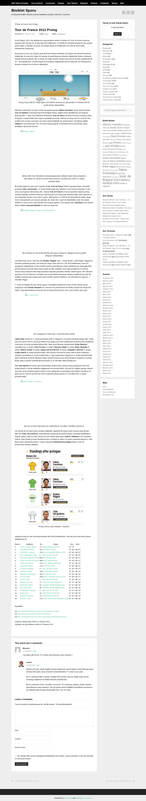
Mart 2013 (107, 346)
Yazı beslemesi (108, 389)
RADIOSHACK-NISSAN (50, 547)
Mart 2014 (107, 316)
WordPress (68, 798)
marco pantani (123, 155)
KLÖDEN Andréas (27, 596)
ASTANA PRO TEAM (49, 571)
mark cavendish (111, 157)
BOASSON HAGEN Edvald (30, 558)
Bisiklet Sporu (23, 10)
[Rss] (133, 12)
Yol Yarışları (107, 81)
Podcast (94, 3)
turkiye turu (111, 183)
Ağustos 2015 (108, 286)
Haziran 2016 (108, 281)
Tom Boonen (115, 177)
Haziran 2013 (108, 338)
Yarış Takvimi (72, 3)
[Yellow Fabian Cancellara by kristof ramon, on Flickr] (54, 402)
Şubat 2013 (107, 349)
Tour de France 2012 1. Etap (27, 781)
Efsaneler (106, 51)
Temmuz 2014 (108, 305)
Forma (117, 142)
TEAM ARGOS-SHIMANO (51, 563)
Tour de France (108, 86)
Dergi (105, 62)
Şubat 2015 (107, 297)
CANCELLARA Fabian (28, 547)
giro (104, 146)
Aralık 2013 (107, 324)
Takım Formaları (115, 171)
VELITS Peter (25, 577)
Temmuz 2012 (108, 365)
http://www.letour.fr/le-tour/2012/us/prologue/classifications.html (41, 617)
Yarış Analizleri (37, 3)
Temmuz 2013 (108, 335)
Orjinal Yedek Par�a (123, 265)
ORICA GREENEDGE (49, 560)
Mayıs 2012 (107, 370)
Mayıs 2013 (107, 341)
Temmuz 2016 (108, 278)
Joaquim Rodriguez (116, 149)
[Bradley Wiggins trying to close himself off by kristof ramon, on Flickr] (54, 230)
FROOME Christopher (28, 574)
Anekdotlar (104, 3)
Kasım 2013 (107, 327)
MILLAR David (25, 588)
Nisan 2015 (107, 292)
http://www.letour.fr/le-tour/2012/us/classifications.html (38, 611)
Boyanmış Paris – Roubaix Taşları (115, 235)
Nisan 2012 (107, 373)
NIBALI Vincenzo (26, 582)
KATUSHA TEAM (48, 566)
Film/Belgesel (107, 64)
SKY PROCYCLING (49, 549)
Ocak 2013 (107, 351)
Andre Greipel (123, 127)
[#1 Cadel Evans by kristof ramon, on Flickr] (54, 313)
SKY (117, 170)
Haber (105, 56)
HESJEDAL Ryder (26, 585)
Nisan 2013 (107, 343)
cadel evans (126, 133)
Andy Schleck (107, 131)
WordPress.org (108, 395)
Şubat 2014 (107, 319)
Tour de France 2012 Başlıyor (118, 781)
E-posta (18, 739)
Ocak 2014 (107, 321)
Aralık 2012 (107, 354)
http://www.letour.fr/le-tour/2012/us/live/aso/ (34, 614)
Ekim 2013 (107, 330)
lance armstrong (119, 152)
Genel (46, 34)
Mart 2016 (107, 283)
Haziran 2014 (108, 308)
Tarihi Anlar (107, 94)
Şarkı (105, 70)
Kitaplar (61, 3)
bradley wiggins (114, 133)
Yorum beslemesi (109, 392)
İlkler (122, 3)
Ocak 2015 (107, 300)
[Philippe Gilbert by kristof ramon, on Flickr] (54, 152)
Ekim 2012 (107, 357)
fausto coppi (108, 143)
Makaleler (84, 3)
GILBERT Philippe (26, 569)
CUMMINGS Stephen (28, 590)
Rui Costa (112, 170)
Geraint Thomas (126, 143)
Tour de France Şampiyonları (114, 205)
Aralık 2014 (107, 302)
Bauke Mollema (118, 130)
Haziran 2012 (108, 368)
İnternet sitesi (20, 747)
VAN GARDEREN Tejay (28, 555)
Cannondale (106, 136)
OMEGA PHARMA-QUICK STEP (53, 552)
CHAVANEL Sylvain (27, 552)
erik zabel (113, 139)
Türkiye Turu (108, 89)
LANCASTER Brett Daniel (29, 560)
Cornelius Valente (109, 237)
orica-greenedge (124, 164)
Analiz (113, 127)
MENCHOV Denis (26, 566)
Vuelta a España (109, 92)
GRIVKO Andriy (26, 571)
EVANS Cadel (25, 579)
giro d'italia (112, 145)
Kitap (105, 67)
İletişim (114, 3)
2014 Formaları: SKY (110, 240)
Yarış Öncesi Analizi (110, 97)
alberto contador (112, 124)
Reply (34, 651)
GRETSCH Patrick (26, 563)
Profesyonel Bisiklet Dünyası (113, 78)
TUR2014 (124, 180)
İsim (17, 730)
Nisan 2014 (107, 313)
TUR (115, 180)
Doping (105, 48)
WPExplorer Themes (84, 798)
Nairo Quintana (118, 160)
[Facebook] (128, 12)
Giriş (104, 387)
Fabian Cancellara (123, 139)
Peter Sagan (109, 166)
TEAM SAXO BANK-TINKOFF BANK (55, 598)
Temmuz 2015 (108, 289)
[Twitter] (124, 12)
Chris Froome (118, 136)
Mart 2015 (107, 294)
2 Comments (61, 34)
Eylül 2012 (107, 359)
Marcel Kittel (113, 155)
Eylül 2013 (107, 332)
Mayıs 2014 (107, 311)
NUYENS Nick (25, 598)
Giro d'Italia (107, 83)
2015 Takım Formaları (19, 3)
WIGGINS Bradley (27, 549)
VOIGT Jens (24, 593)
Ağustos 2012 (108, 362)
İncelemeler (50, 3)
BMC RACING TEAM (50, 555)
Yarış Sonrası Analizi (110, 100)
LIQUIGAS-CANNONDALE (52, 582)
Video (105, 72)
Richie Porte (121, 167)
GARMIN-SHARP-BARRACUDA (53, 585)
